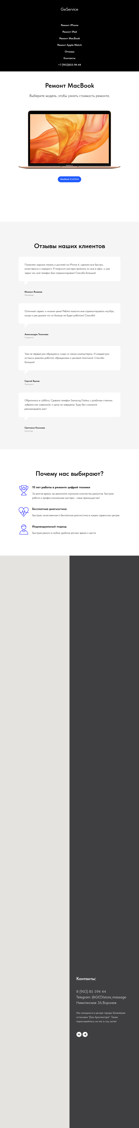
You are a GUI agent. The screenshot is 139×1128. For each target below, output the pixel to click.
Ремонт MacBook (69, 38)
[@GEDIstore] (85, 1034)
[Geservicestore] (79, 1034)
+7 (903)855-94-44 (69, 64)
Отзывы (69, 51)
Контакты (69, 58)
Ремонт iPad (69, 31)
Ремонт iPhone (69, 25)
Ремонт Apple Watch (69, 45)
